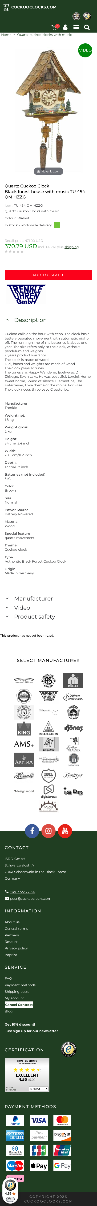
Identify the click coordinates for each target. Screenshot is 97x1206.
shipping (72, 247)
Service (16, 967)
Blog (9, 1011)
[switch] (10, 1199)
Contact (17, 847)
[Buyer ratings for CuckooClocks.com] (27, 1076)
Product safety (34, 616)
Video (85, 50)
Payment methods (20, 985)
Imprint (11, 955)
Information (23, 911)
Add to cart (46, 275)
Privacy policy (16, 948)
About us (12, 922)
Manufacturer (33, 598)
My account (14, 998)
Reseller (11, 942)
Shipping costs (17, 991)
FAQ (8, 978)
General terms (16, 928)
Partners (12, 935)
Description (30, 320)
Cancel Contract (19, 1005)
